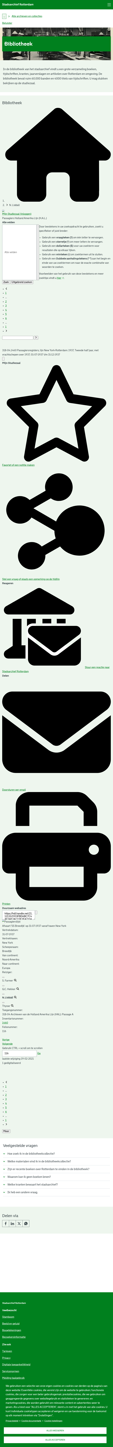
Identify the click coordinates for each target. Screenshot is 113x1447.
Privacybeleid (12, 1421)
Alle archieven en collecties (27, 16)
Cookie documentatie (31, 1421)
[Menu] (3, 359)
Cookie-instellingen (53, 1421)
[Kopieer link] (36, 912)
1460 (5, 1022)
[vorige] (6, 289)
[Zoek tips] (38, 252)
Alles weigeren (55, 1430)
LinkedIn (12, 1223)
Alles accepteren (55, 1440)
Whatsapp (26, 1223)
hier (60, 278)
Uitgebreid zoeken (22, 282)
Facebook (5, 1223)
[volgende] (6, 331)
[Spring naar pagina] (36, 338)
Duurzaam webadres (14, 908)
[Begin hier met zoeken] (58, 200)
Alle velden (8, 222)
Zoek (6, 282)
